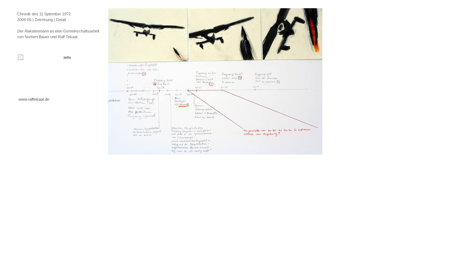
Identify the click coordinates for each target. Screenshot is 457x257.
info (67, 57)
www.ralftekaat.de (34, 99)
